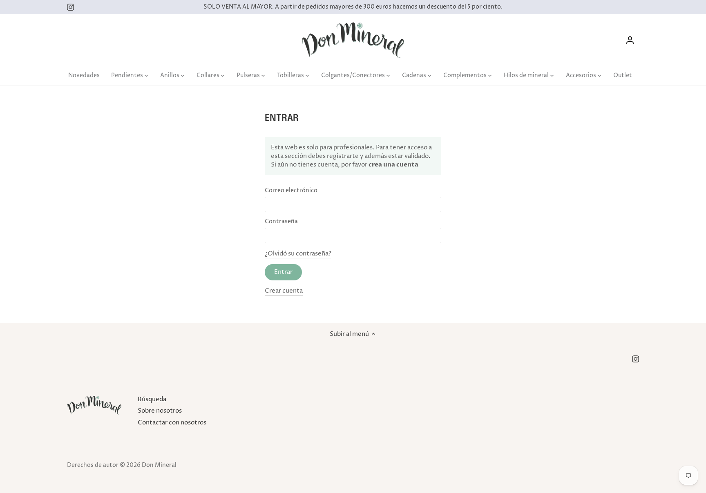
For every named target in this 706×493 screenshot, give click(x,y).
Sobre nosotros (160, 410)
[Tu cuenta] (630, 40)
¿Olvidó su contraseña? (298, 253)
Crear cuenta (284, 290)
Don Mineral (159, 465)
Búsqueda (152, 399)
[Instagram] (70, 7)
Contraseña (281, 221)
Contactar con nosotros (172, 422)
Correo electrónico (291, 190)
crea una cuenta (392, 164)
